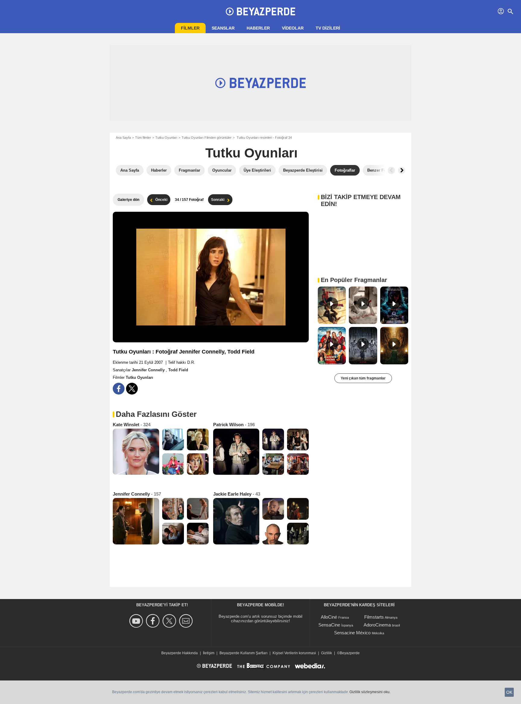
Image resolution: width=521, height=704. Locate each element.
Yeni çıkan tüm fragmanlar (363, 378)
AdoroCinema (377, 624)
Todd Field (178, 370)
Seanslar (223, 28)
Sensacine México (352, 632)
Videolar (293, 28)
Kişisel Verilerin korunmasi (294, 653)
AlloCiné (329, 617)
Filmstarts (374, 617)
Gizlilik (326, 653)
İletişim (208, 653)
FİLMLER (190, 28)
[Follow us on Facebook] (153, 621)
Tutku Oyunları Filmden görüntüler (207, 137)
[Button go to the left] (391, 170)
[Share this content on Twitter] (132, 389)
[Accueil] (260, 11)
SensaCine (329, 624)
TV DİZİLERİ (328, 28)
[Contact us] (186, 621)
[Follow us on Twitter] (170, 621)
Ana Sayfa (123, 137)
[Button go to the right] (401, 170)
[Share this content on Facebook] (119, 389)
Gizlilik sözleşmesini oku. (369, 692)
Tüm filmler (143, 137)
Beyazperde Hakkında (179, 653)
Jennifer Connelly (149, 370)
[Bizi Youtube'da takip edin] (137, 621)
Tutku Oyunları (166, 137)
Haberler (258, 28)
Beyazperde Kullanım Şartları (243, 653)
